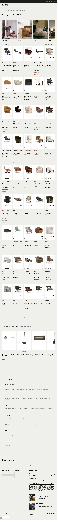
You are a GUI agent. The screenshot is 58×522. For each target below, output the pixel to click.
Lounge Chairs (7, 405)
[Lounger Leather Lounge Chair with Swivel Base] (7, 51)
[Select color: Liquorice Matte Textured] (17, 241)
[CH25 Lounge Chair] (29, 199)
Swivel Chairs (7, 430)
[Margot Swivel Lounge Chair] (18, 82)
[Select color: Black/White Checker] (41, 62)
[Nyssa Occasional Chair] (50, 230)
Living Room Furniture (14, 10)
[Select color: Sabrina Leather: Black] (3, 150)
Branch (25, 154)
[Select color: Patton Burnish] (15, 150)
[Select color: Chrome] (21, 351)
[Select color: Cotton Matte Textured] (13, 241)
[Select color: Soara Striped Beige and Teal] (27, 271)
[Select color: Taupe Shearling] (36, 150)
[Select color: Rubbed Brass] (50, 351)
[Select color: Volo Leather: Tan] (7, 150)
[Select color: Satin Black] (35, 351)
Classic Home (47, 97)
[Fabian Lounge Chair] (39, 139)
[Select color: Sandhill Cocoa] (14, 210)
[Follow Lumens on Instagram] (49, 514)
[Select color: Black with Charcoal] (48, 300)
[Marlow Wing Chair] (18, 110)
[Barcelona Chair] (7, 139)
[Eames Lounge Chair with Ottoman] (39, 51)
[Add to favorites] (3, 59)
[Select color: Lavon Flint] (36, 181)
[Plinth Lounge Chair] (50, 51)
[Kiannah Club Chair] (50, 82)
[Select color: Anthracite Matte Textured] (20, 241)
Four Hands (15, 98)
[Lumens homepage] (5, 5)
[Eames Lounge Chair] (7, 170)
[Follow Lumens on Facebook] (44, 514)
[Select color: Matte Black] (36, 351)
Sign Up (52, 475)
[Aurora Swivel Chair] (18, 139)
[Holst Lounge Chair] (50, 139)
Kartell (46, 304)
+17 (22, 241)
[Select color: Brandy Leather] (45, 271)
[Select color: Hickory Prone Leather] (39, 62)
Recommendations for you (10, 326)
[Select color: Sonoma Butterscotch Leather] (20, 150)
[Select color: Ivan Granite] (15, 93)
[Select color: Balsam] (45, 241)
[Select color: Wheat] (30, 150)
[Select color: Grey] (3, 121)
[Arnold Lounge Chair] (18, 170)
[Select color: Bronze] (32, 351)
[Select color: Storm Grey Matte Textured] (16, 241)
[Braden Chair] (50, 260)
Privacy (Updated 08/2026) (12, 514)
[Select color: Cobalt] (29, 150)
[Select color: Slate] (14, 300)
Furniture (7, 10)
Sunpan (46, 154)
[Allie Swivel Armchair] (7, 289)
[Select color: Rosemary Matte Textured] (21, 241)
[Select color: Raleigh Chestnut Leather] (47, 181)
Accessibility (4, 513)
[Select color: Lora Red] (26, 271)
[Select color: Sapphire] (47, 210)
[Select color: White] (18, 351)
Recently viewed (26, 326)
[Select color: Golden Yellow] (2, 93)
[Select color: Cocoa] (3, 300)
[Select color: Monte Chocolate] (14, 121)
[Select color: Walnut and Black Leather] (3, 62)
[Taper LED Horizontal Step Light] (39, 338)
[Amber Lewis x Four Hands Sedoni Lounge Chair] (29, 230)
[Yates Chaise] (7, 230)
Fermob (14, 246)
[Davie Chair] (7, 82)
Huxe (46, 124)
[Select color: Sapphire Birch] (27, 93)
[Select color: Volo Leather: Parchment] (9, 150)
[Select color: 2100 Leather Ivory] (35, 62)
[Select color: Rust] (23, 351)
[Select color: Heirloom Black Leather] (25, 93)
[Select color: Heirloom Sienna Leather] (26, 93)
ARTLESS (25, 66)
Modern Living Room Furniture (32, 457)
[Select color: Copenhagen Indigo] (14, 150)
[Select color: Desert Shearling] (34, 150)
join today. (51, 496)
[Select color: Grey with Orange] (45, 300)
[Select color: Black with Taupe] (46, 300)
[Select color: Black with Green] (47, 300)
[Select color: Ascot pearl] (47, 241)
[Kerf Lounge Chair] (39, 110)
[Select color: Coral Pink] (28, 271)
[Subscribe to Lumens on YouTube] (52, 514)
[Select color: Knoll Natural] (13, 150)
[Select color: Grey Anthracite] (6, 210)
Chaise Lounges (7, 415)
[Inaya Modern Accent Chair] (7, 110)
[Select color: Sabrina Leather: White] (2, 150)
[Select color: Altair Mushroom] (13, 271)
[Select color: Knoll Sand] (25, 181)
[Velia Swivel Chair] (50, 199)
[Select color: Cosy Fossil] (15, 62)
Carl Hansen (26, 214)
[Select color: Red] (2, 210)
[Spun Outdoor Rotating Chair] (7, 199)
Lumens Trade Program (50, 1)
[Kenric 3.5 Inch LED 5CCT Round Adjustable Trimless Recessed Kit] (9, 338)
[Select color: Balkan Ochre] (17, 150)
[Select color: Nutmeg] (46, 241)
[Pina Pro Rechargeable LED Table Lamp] (24, 338)
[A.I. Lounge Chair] (50, 289)
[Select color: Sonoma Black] (35, 241)
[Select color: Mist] (28, 150)
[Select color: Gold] (22, 351)
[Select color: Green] (7, 210)
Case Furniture (15, 304)
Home (3, 10)
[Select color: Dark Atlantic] (34, 271)
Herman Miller (36, 67)
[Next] (36, 1)
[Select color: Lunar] (27, 150)
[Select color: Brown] (2, 271)
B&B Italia (25, 275)
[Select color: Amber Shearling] (25, 121)
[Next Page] (38, 317)
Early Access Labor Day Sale (29, 1)
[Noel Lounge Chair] (18, 260)
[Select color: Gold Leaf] (25, 351)
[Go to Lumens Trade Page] (32, 497)
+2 (30, 351)
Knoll (3, 154)
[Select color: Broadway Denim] (34, 181)
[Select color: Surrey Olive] (21, 150)
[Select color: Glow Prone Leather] (36, 62)
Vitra (14, 67)
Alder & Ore (47, 66)
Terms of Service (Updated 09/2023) (21, 514)
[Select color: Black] (17, 351)
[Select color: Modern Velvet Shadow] (47, 271)
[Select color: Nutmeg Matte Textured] (15, 241)
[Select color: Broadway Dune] (35, 181)
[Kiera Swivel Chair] (39, 230)
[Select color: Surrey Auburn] (48, 181)
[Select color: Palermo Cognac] (13, 121)
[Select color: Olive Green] (7, 121)
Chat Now (9, 473)
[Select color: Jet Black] (46, 93)
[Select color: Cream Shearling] (35, 150)
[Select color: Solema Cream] (13, 93)
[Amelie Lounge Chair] (29, 110)
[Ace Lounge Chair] (50, 170)
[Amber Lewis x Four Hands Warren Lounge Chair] (29, 289)
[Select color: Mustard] (2, 121)
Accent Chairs (7, 394)
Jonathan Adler (37, 304)
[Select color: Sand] (24, 351)
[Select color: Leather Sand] (14, 62)
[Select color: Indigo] (2, 300)
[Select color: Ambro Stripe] (26, 241)
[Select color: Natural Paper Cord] (25, 210)
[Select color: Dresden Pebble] (27, 241)
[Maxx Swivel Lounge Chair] (29, 82)
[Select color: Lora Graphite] (25, 271)
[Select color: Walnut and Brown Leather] (2, 62)
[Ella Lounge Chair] (18, 289)
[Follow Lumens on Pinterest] (47, 514)
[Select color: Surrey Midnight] (36, 241)
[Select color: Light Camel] (49, 271)
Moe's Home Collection (6, 97)
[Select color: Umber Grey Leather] (28, 93)
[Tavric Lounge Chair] (50, 110)
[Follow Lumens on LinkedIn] (54, 514)
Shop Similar (7, 90)
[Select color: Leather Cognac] (13, 62)
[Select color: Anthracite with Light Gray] (8, 210)
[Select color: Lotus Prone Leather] (6, 181)
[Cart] (50, 5)
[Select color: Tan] (36, 271)
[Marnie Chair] (29, 170)
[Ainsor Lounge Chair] (7, 260)
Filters (6, 44)
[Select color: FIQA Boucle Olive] (16, 150)
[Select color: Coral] (26, 150)
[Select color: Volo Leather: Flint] (6, 150)
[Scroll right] (52, 29)
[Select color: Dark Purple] (3, 210)
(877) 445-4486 (8, 476)
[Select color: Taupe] (6, 271)
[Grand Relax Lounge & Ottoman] (18, 51)
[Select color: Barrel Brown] (45, 93)
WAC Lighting (4, 356)
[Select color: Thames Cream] (46, 181)
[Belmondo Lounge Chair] (39, 289)
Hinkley (33, 355)
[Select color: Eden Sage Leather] (48, 271)
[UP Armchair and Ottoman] (29, 260)
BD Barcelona (4, 67)
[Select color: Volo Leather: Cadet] (8, 150)
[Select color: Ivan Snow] (25, 300)
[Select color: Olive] (3, 93)
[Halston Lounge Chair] (39, 199)
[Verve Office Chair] (29, 139)
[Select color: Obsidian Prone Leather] (40, 62)
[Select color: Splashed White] (35, 271)
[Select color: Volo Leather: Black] (10, 150)
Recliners (6, 440)
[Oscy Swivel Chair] (39, 260)
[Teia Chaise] (18, 199)
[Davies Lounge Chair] (39, 82)
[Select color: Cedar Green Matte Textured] (14, 241)
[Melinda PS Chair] (29, 51)
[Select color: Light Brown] (6, 121)
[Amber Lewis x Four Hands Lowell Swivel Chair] (39, 170)
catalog (42, 506)
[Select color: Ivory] (8, 121)
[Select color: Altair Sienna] (14, 93)
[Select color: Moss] (46, 210)
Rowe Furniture (5, 304)
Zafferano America (20, 355)
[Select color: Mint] (25, 150)
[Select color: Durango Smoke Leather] (46, 271)
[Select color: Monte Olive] (25, 241)
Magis (3, 215)
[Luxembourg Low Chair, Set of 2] (18, 230)
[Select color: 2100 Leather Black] (34, 62)
